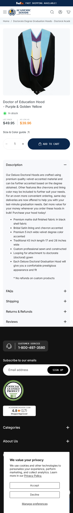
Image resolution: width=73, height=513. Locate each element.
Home (6, 21)
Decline (34, 494)
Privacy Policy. (33, 475)
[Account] (60, 12)
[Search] (52, 12)
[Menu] (5, 12)
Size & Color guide (15, 132)
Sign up (58, 370)
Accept (34, 485)
